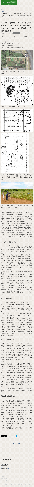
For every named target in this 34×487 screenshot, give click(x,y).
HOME (2, 476)
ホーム (2, 9)
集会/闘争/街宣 (16, 33)
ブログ (2, 11)
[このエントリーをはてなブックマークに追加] (16, 436)
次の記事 (20, 443)
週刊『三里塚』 (5, 478)
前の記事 (14, 443)
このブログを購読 (11, 468)
